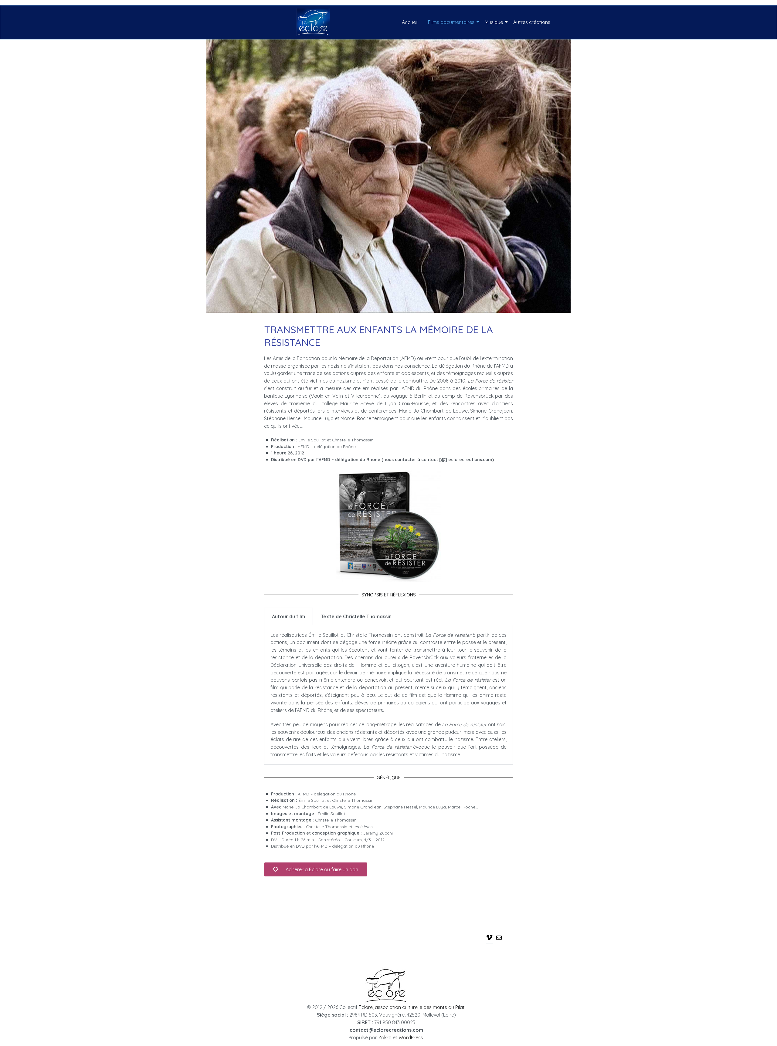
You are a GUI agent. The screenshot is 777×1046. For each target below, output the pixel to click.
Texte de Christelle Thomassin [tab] (356, 616)
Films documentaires (451, 22)
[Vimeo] (489, 937)
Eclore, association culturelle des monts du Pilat (412, 1007)
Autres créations (531, 22)
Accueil (410, 22)
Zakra (385, 1037)
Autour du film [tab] (288, 616)
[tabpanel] (388, 695)
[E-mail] (499, 937)
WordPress (411, 1037)
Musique (494, 22)
